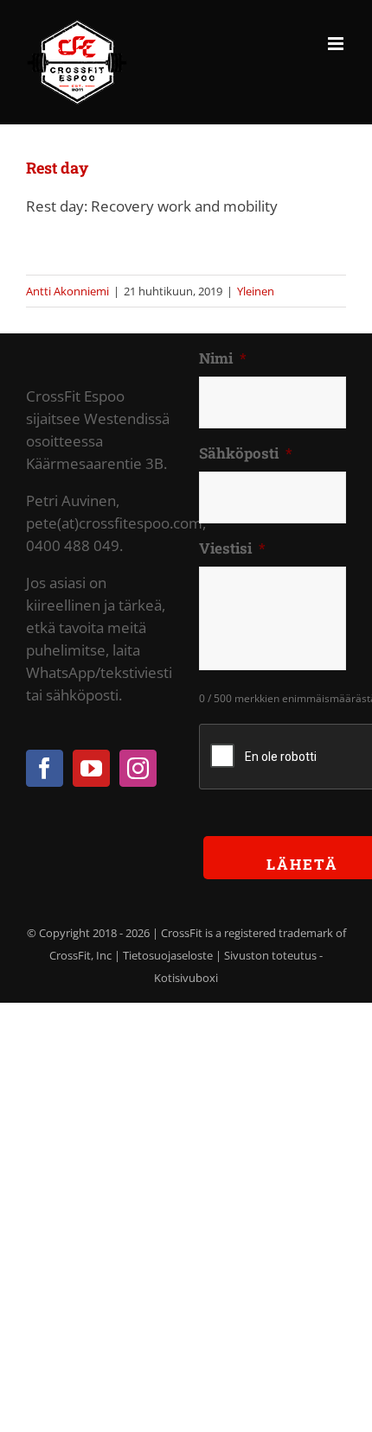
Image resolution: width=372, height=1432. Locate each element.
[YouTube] (91, 768)
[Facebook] (44, 768)
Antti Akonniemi (67, 291)
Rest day (57, 167)
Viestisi (232, 548)
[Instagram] (138, 768)
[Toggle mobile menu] (337, 44)
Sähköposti (245, 453)
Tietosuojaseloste (168, 955)
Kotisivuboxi (186, 977)
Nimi (223, 358)
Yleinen (255, 291)
